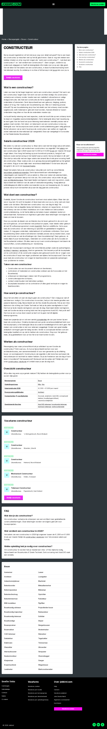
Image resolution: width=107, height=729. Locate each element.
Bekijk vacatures (13, 77)
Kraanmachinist (10, 665)
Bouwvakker (9, 630)
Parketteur (42, 599)
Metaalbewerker (44, 585)
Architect (41, 392)
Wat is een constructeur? (86, 50)
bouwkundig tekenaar (59, 404)
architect (7, 250)
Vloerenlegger (44, 656)
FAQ (80, 67)
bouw (55, 70)
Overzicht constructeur (86, 62)
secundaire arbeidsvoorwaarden (16, 172)
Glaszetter (8, 647)
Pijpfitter (41, 603)
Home (4, 39)
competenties (41, 320)
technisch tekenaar (44, 407)
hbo (43, 384)
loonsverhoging (29, 166)
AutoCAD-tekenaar (44, 404)
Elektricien (8, 643)
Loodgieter (42, 577)
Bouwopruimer (10, 625)
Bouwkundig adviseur (12, 607)
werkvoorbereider (58, 407)
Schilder (41, 616)
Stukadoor (42, 634)
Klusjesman (8, 660)
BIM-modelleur (10, 603)
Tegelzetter (42, 638)
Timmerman (43, 643)
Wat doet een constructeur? (87, 55)
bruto (52, 151)
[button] (53, 4)
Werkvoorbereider (45, 669)
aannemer (23, 250)
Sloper (40, 621)
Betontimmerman (10, 599)
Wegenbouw (43, 665)
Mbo (39, 384)
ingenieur (14, 250)
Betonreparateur (10, 590)
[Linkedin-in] (98, 724)
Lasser (40, 572)
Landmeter (8, 669)
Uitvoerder (42, 647)
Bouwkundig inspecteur (13, 612)
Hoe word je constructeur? (87, 57)
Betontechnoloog (11, 594)
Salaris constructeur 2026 (86, 52)
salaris (62, 148)
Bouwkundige (9, 621)
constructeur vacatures (17, 362)
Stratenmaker (43, 630)
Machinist (41, 581)
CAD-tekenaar (9, 634)
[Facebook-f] (102, 724)
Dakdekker (8, 638)
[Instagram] (94, 724)
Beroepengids (14, 39)
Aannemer (8, 572)
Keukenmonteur (10, 656)
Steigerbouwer (44, 625)
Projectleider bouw (45, 607)
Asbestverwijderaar (11, 581)
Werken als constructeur (86, 59)
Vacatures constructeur (86, 64)
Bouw (23, 39)
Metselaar (42, 590)
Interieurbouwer (10, 652)
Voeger (41, 660)
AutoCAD (38, 226)
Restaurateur (43, 612)
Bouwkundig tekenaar (12, 616)
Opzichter (42, 594)
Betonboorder (9, 585)
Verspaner (42, 652)
